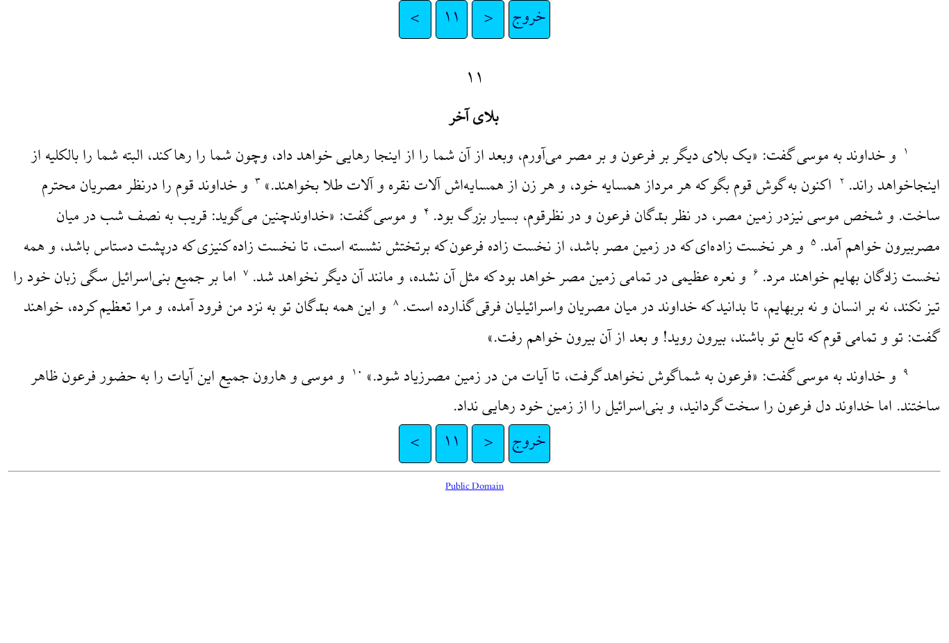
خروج (529, 18)
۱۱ (451, 18)
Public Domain (474, 487)
